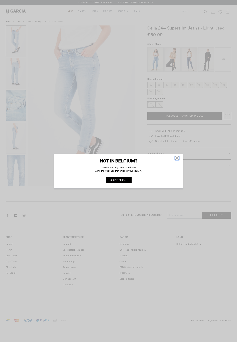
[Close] (177, 158)
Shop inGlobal (118, 180)
